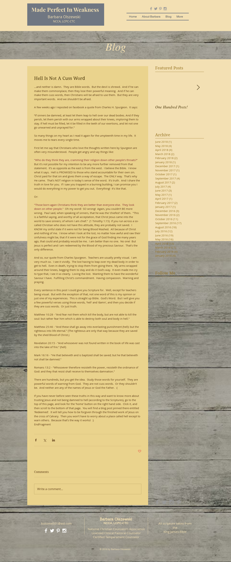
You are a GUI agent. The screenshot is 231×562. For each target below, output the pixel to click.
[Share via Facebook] (36, 440)
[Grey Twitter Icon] (156, 9)
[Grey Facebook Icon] (151, 9)
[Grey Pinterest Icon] (160, 9)
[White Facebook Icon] (46, 530)
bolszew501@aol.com (56, 523)
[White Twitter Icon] (52, 530)
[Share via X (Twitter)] (44, 440)
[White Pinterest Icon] (58, 530)
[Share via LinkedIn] (53, 440)
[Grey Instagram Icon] (165, 9)
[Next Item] (198, 87)
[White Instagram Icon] (64, 530)
